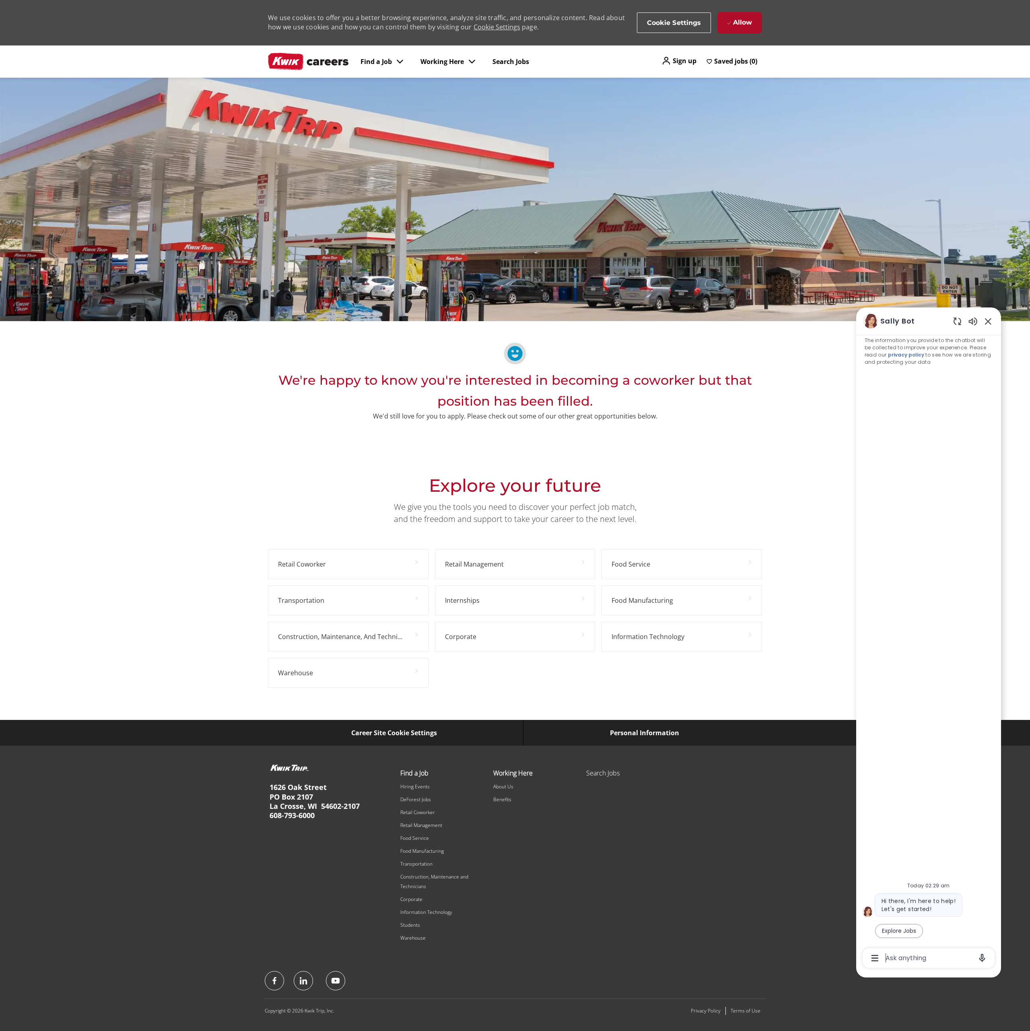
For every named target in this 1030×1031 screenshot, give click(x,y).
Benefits (502, 799)
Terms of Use (745, 1010)
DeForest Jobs (415, 799)
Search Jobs (510, 61)
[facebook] (274, 980)
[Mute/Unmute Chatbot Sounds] (973, 321)
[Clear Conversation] (957, 320)
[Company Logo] (308, 61)
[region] (928, 638)
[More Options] (875, 958)
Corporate (411, 899)
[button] (678, 61)
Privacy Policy (706, 1010)
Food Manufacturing (422, 850)
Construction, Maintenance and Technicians (434, 881)
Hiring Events (415, 786)
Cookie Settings (497, 27)
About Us (503, 786)
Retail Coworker (417, 812)
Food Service (414, 838)
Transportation (416, 863)
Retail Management (421, 825)
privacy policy (906, 354)
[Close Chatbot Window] (988, 321)
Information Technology (426, 912)
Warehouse (413, 937)
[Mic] (982, 958)
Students (410, 925)
